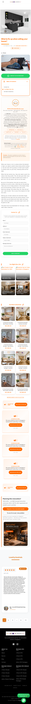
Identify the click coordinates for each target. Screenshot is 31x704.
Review (3, 656)
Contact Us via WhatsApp (17, 75)
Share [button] (4, 53)
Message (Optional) (7, 243)
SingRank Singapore (21, 45)
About (3, 652)
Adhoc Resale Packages (8, 679)
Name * (4, 220)
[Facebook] (13, 644)
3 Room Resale (6, 669)
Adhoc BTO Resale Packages (21, 679)
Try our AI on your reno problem (15, 513)
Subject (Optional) (7, 237)
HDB (18, 145)
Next (26, 620)
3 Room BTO (19, 652)
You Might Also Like (9, 89)
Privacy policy (17, 685)
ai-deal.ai (18, 139)
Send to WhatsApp (15, 253)
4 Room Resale (6, 672)
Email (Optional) (6, 231)
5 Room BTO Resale (21, 676)
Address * (5, 226)
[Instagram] (17, 644)
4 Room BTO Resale (21, 672)
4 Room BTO (19, 656)
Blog (3, 659)
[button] (3, 2)
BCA (21, 145)
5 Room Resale (6, 676)
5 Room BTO (19, 659)
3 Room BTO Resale (21, 669)
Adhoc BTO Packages (22, 662)
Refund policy (8, 685)
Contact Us (6, 87)
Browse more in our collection (15, 397)
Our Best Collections (8, 91)
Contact (4, 662)
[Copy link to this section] (19, 212)
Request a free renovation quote (15, 509)
